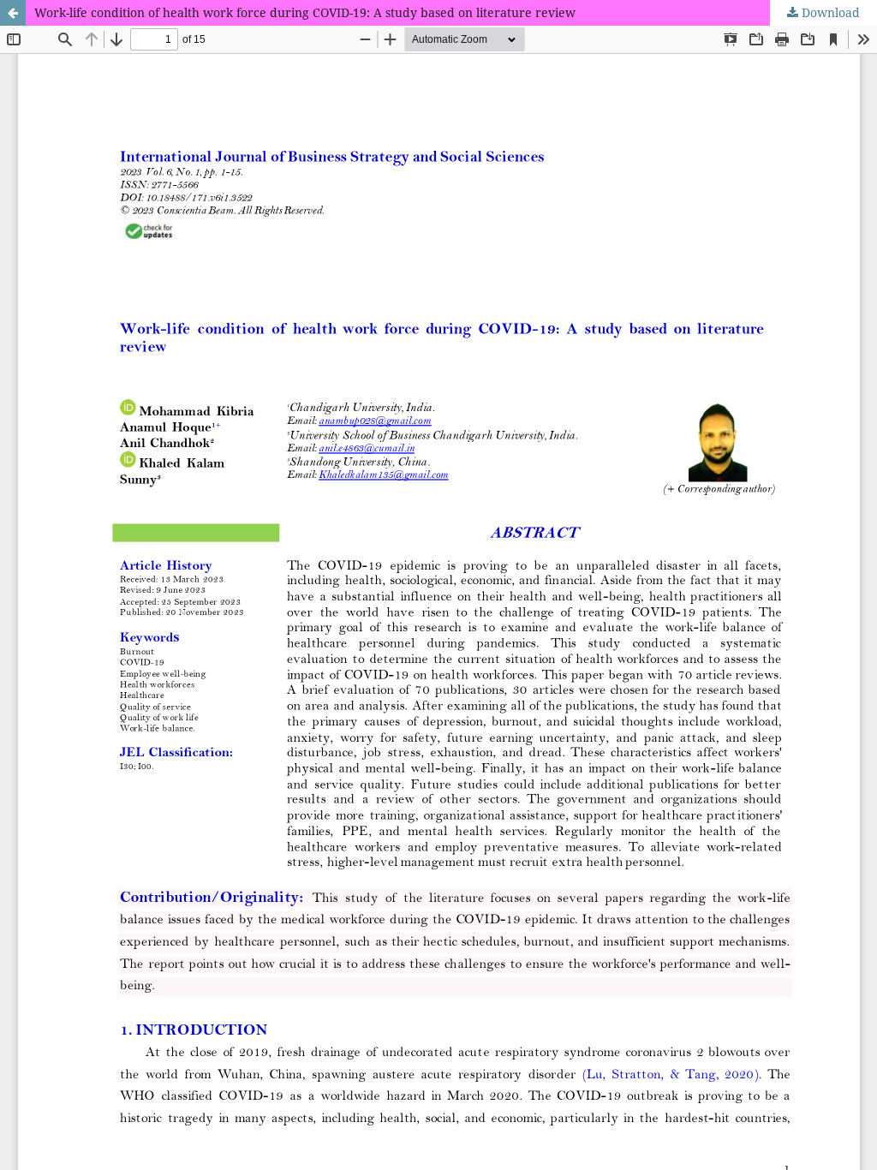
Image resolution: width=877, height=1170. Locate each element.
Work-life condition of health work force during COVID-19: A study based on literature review (305, 12)
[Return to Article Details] (13, 13)
